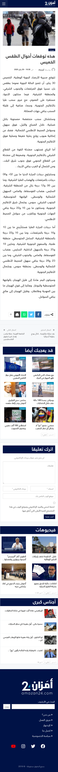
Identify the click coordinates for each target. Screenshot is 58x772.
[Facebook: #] (43, 746)
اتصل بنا (46, 730)
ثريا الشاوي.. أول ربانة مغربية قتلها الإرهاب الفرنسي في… (23, 638)
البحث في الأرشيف (46, 701)
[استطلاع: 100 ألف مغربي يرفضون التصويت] (15, 414)
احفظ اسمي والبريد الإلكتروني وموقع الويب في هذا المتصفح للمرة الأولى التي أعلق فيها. (31, 508)
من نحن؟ (46, 714)
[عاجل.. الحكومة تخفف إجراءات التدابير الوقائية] (44, 544)
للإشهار (47, 725)
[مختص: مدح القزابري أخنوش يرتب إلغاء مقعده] (15, 389)
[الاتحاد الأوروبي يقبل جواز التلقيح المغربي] (15, 364)
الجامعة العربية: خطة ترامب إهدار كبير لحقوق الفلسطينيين (14, 336)
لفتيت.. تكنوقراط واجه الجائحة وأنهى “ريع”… (25, 650)
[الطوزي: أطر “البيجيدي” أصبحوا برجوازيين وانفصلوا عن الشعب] (14, 544)
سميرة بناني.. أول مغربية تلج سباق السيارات (25, 623)
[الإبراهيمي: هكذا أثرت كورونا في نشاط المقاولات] (50, 613)
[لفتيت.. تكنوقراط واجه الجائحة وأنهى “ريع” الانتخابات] (50, 653)
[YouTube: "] (13, 746)
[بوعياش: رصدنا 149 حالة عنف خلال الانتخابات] (43, 389)
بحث (7, 706)
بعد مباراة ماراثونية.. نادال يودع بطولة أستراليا (42, 335)
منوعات (51, 50)
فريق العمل (45, 719)
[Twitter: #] (33, 746)
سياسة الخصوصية (41, 735)
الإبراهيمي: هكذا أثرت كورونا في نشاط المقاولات (24, 610)
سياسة (51, 358)
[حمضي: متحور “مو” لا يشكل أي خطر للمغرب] (43, 414)
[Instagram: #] (23, 746)
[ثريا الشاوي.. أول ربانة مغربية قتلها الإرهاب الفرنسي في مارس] (50, 640)
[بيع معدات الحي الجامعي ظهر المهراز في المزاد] (43, 364)
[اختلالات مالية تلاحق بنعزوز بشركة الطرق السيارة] (44, 571)
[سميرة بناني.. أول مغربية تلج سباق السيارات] (50, 626)
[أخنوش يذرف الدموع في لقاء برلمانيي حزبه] (14, 571)
